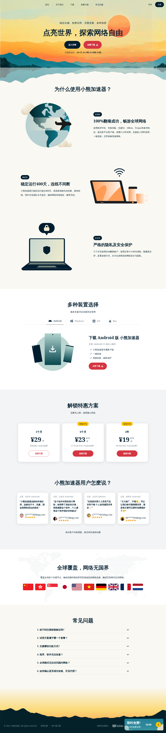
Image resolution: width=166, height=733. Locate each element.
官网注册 (44, 726)
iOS (98, 321)
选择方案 (39, 453)
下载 (72, 4)
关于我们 (60, 4)
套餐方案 (85, 4)
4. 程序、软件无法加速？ (50, 654)
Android (57, 320)
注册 (159, 4)
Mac (115, 321)
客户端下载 (56, 726)
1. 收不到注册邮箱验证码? (50, 629)
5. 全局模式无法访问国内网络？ (53, 662)
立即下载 (96, 366)
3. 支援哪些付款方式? (48, 646)
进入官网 (72, 44)
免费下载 (91, 44)
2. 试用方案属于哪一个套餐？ (52, 637)
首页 (47, 4)
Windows (79, 321)
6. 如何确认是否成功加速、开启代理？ (57, 670)
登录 (150, 4)
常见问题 (99, 4)
